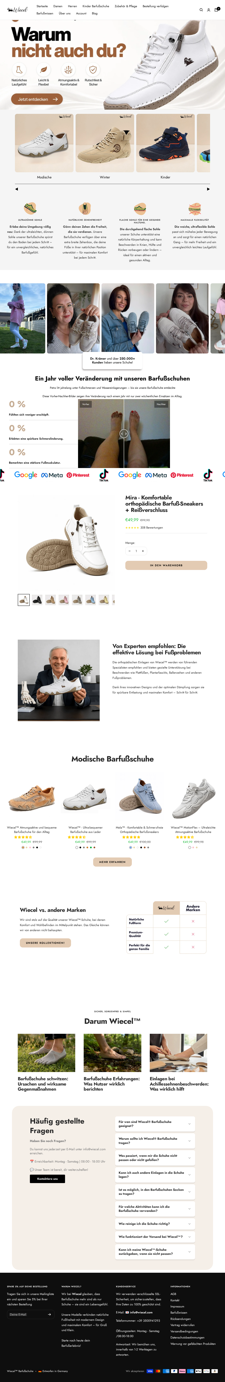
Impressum (177, 1306)
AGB (173, 1294)
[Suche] (201, 9)
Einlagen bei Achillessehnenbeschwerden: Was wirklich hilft (179, 1083)
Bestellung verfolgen (156, 6)
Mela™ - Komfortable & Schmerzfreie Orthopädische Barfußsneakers (139, 829)
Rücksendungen (181, 1319)
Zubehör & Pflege (126, 6)
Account (81, 13)
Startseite (42, 6)
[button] (23, 837)
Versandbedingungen (184, 1331)
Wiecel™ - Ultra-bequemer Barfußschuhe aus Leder (86, 829)
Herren (72, 6)
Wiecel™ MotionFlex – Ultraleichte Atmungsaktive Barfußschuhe (193, 829)
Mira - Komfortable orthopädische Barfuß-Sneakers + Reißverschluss (164, 503)
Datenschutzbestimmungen (187, 1337)
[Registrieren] (49, 1314)
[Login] (208, 9)
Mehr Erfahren (112, 862)
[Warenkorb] (216, 9)
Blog (95, 13)
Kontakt (175, 1300)
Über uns (64, 13)
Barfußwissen (45, 13)
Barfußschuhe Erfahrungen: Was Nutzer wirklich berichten (112, 1083)
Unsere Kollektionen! (45, 943)
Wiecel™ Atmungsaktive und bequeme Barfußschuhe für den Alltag (32, 829)
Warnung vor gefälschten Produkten (193, 1344)
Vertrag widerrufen (183, 1325)
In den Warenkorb (166, 565)
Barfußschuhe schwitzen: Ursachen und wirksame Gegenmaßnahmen (43, 1083)
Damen (57, 6)
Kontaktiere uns (47, 1179)
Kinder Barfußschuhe (96, 6)
